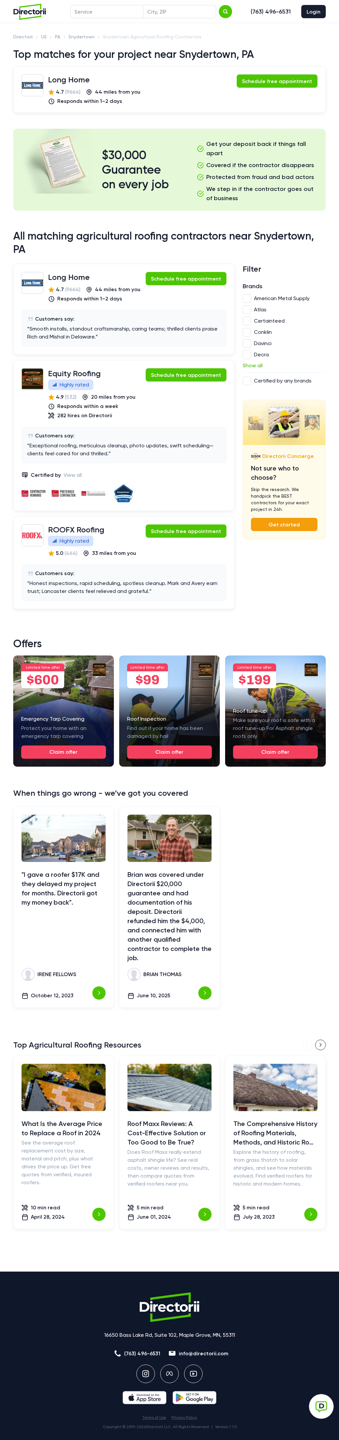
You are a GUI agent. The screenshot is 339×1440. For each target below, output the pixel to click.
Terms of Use (154, 1417)
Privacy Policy (184, 1417)
